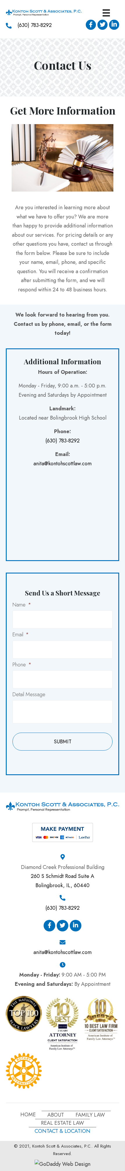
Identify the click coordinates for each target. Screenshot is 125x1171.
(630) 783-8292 (34, 25)
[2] (101, 1019)
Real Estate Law (62, 1123)
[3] (62, 1023)
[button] (91, 25)
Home (28, 1114)
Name (21, 605)
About (55, 1115)
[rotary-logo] (24, 1071)
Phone (21, 664)
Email (20, 634)
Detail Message (28, 694)
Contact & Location (62, 1131)
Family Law (90, 1115)
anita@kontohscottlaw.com (62, 463)
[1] (24, 1014)
